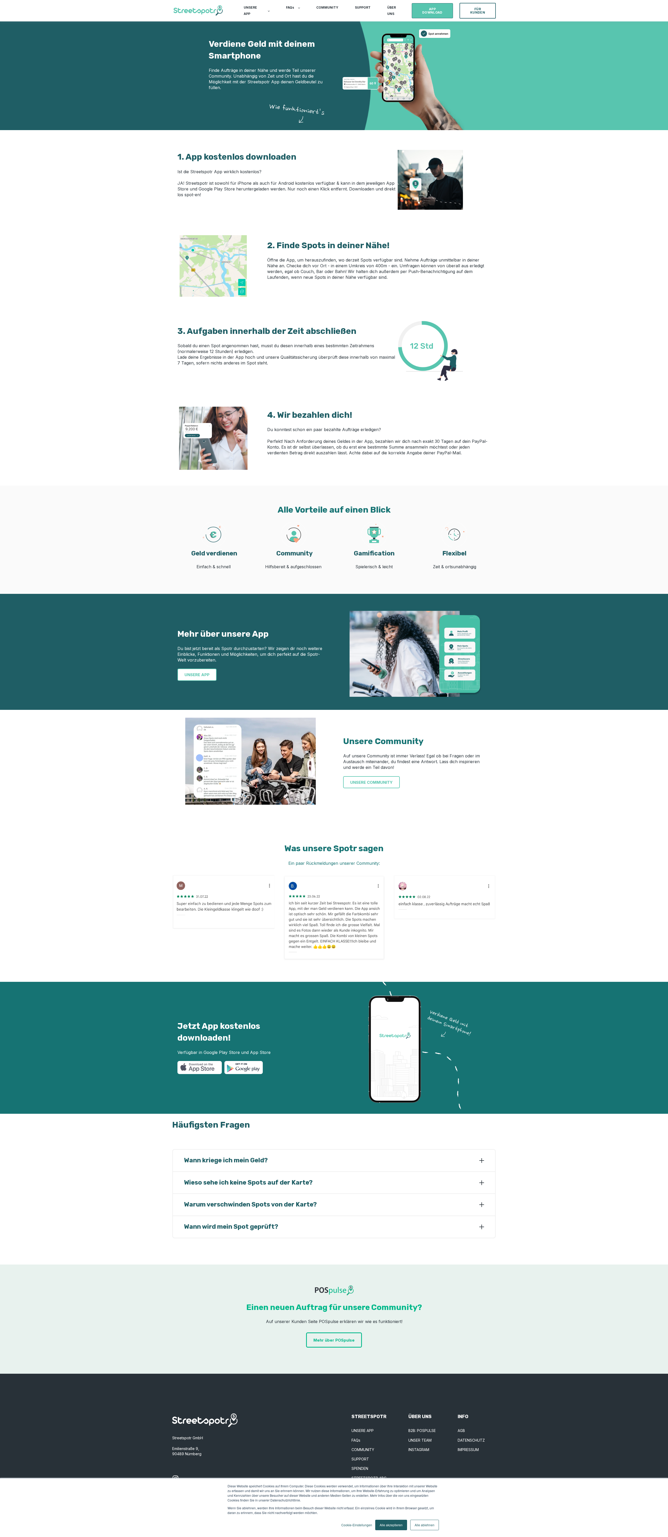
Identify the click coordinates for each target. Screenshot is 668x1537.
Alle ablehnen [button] (424, 1525)
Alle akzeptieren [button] (391, 1525)
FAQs (355, 1440)
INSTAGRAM (418, 1449)
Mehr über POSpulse (334, 1340)
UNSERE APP (197, 674)
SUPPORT (360, 1459)
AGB (461, 1430)
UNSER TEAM (420, 1440)
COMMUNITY (362, 1449)
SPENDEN (359, 1468)
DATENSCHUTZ (471, 1440)
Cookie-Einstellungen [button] (356, 1525)
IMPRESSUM (468, 1449)
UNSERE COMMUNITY (371, 782)
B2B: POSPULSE (422, 1430)
